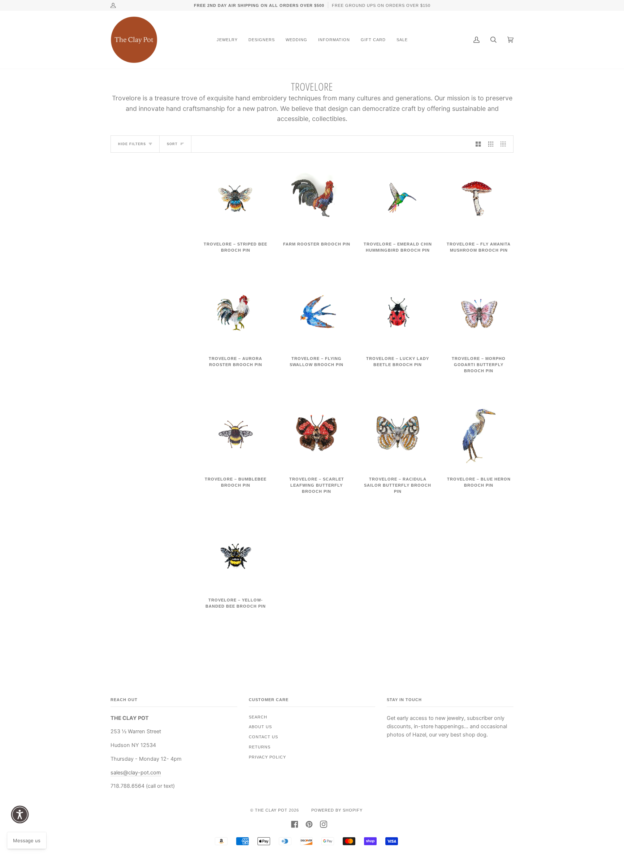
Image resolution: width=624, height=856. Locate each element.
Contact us (263, 737)
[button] (20, 814)
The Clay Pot (271, 810)
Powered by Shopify (337, 810)
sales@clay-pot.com (135, 772)
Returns (259, 747)
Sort (172, 144)
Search (258, 717)
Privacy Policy (267, 757)
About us (260, 727)
